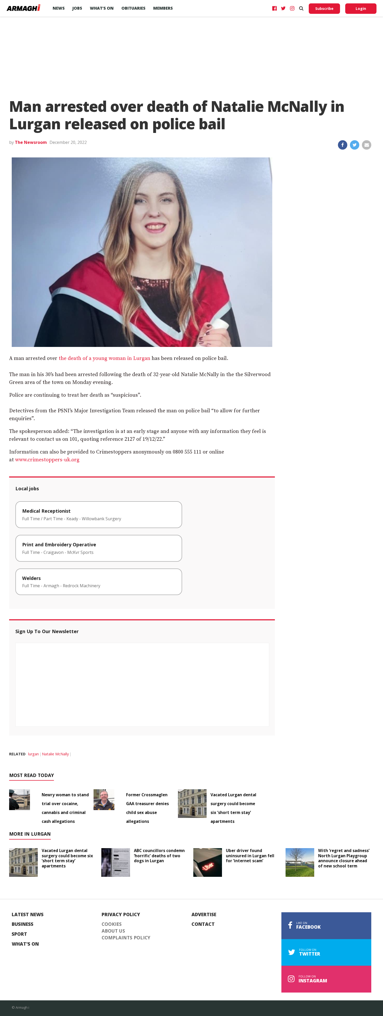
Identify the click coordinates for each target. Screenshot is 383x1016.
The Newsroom (31, 142)
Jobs (77, 8)
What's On (25, 944)
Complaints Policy (126, 937)
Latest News (28, 914)
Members (163, 8)
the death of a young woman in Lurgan (104, 358)
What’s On (102, 8)
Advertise (203, 914)
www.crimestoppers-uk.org (47, 460)
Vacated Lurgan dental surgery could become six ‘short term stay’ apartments (67, 858)
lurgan (33, 753)
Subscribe (324, 8)
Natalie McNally (55, 753)
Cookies (112, 924)
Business (22, 924)
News (59, 8)
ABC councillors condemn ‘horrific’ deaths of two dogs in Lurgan (159, 856)
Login (361, 8)
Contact (203, 924)
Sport (19, 934)
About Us (113, 931)
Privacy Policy (121, 914)
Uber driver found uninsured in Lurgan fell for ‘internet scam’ (250, 856)
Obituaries (133, 8)
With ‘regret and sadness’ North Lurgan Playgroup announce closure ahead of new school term (343, 858)
